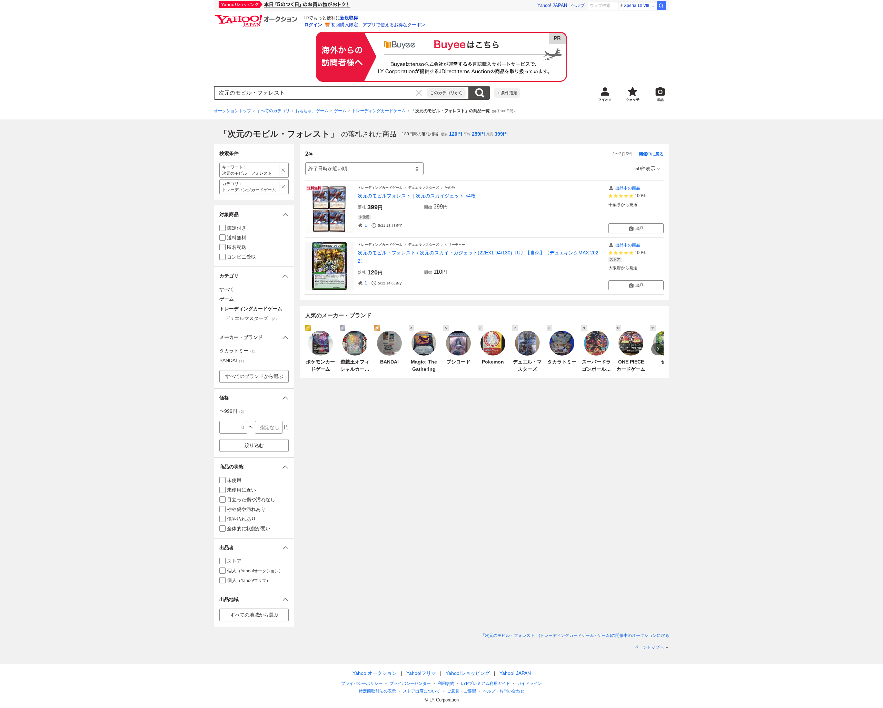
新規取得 (349, 17)
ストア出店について (421, 691)
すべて (226, 289)
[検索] (661, 5)
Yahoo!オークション (375, 673)
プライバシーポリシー (362, 683)
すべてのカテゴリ (273, 110)
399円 (501, 134)
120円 (455, 134)
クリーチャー (455, 244)
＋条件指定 (507, 92)
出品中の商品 (627, 188)
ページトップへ (649, 647)
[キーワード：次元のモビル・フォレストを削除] (283, 170)
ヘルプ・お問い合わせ (503, 691)
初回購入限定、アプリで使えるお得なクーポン (378, 24)
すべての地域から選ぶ (254, 615)
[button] (254, 214)
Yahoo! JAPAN (552, 5)
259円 (478, 134)
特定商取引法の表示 (377, 691)
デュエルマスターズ (423, 188)
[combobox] (321, 93)
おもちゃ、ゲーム (311, 110)
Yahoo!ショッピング (468, 673)
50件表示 (645, 168)
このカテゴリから (446, 92)
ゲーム (340, 110)
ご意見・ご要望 (461, 691)
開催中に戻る (651, 154)
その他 (450, 188)
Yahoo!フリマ (421, 673)
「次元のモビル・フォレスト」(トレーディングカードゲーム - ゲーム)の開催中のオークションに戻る (575, 635)
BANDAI (232, 360)
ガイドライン (529, 683)
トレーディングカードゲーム (379, 110)
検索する (479, 93)
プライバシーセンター (410, 683)
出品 (639, 228)
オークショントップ (232, 110)
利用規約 (446, 683)
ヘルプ (578, 5)
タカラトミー (238, 350)
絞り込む (254, 445)
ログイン (313, 24)
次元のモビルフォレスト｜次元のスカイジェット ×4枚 (417, 195)
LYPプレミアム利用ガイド (485, 683)
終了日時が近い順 (327, 168)
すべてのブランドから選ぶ (254, 376)
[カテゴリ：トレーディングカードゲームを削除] (283, 187)
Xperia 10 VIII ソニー (640, 5)
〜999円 (232, 411)
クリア (419, 93)
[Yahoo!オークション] (257, 17)
